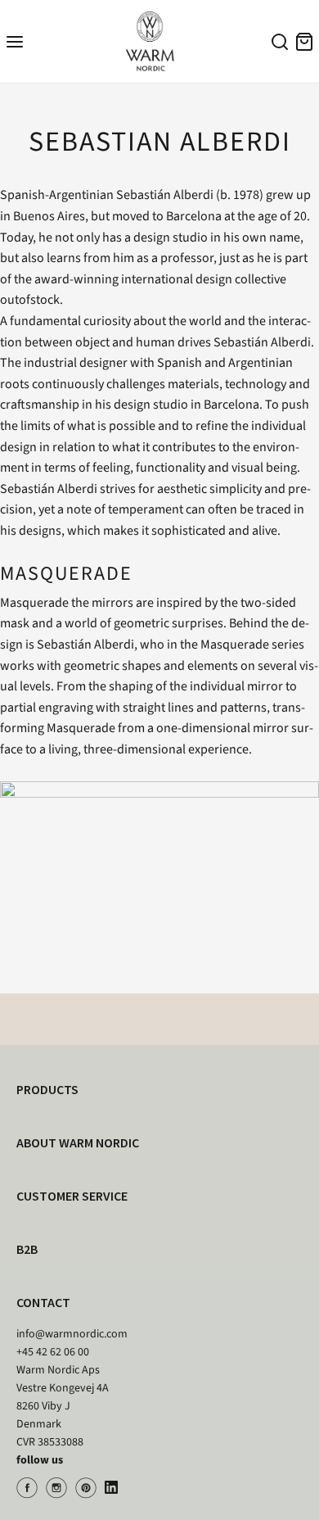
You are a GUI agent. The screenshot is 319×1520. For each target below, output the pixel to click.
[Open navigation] (14, 41)
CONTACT (43, 1302)
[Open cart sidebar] (304, 41)
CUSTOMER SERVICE (72, 1196)
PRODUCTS (47, 1089)
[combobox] (277, 44)
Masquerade (34, 603)
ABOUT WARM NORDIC (77, 1142)
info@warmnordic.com (72, 1334)
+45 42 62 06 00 (52, 1352)
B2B (27, 1249)
